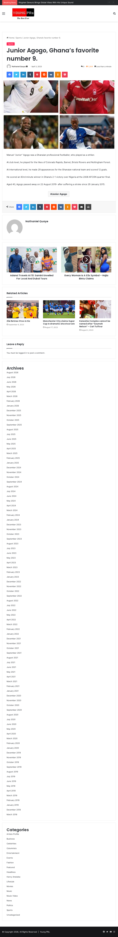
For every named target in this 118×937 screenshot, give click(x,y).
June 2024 (11, 496)
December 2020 (14, 695)
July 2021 (11, 662)
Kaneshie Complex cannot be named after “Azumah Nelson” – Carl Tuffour (94, 324)
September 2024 (14, 482)
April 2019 (11, 791)
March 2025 (12, 453)
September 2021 (14, 653)
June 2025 (11, 439)
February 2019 (13, 800)
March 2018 (12, 814)
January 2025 (13, 463)
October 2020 (13, 705)
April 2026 (11, 391)
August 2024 (12, 486)
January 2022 (13, 634)
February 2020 (13, 743)
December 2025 (14, 410)
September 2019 (14, 767)
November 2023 (14, 529)
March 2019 (12, 795)
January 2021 (13, 691)
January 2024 (13, 520)
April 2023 (11, 562)
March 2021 (12, 681)
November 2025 (14, 415)
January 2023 (13, 577)
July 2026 (11, 377)
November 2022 (14, 586)
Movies (10, 886)
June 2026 (11, 382)
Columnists (12, 848)
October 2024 (13, 477)
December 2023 (14, 524)
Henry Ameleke (13, 877)
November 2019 (14, 757)
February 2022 (13, 629)
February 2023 (13, 572)
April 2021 (11, 676)
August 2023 (12, 543)
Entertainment (13, 853)
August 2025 (12, 429)
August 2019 (12, 772)
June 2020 (11, 724)
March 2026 (12, 396)
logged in (23, 353)
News (9, 900)
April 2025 (11, 448)
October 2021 (13, 648)
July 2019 (11, 776)
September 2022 (14, 596)
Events (10, 858)
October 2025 (13, 420)
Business (11, 839)
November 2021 (14, 643)
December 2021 (14, 638)
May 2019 (11, 786)
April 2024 (11, 505)
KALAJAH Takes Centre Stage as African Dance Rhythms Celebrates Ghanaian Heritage (58, 2)
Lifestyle (10, 881)
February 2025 (13, 458)
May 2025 (11, 444)
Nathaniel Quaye (18, 66)
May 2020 (11, 729)
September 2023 (14, 539)
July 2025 (11, 434)
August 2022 (12, 600)
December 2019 (14, 753)
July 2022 (11, 605)
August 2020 (12, 714)
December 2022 (14, 581)
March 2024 (12, 510)
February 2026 (13, 401)
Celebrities (11, 843)
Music (9, 891)
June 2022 (11, 610)
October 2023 (13, 534)
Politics (10, 905)
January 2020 (13, 748)
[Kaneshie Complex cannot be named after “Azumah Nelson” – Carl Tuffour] (95, 309)
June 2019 (11, 781)
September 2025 (14, 425)
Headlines (11, 872)
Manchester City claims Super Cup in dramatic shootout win (59, 322)
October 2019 (13, 762)
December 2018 (14, 810)
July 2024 (11, 491)
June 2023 (11, 553)
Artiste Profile (13, 834)
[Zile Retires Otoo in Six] (23, 309)
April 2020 (11, 733)
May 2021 (11, 672)
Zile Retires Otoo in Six (18, 321)
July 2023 (11, 548)
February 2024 (13, 515)
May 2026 (11, 387)
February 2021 (13, 686)
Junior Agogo (59, 194)
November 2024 (14, 472)
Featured (11, 867)
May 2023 (11, 558)
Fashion (10, 862)
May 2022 (11, 615)
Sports (19, 38)
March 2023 (12, 567)
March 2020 (12, 738)
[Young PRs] (23, 13)
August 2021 (12, 657)
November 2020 (14, 700)
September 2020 (14, 710)
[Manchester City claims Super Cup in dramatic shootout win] (59, 309)
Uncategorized (13, 915)
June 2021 (11, 667)
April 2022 (11, 619)
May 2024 (11, 501)
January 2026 (13, 406)
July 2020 (11, 719)
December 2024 (14, 467)
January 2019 (13, 805)
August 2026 (12, 372)
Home (11, 38)
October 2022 (13, 591)
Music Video (12, 896)
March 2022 (12, 624)
